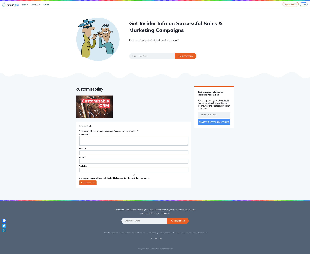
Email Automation (138, 233)
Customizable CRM (167, 233)
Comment (84, 134)
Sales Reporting (152, 233)
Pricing (46, 4)
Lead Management (111, 233)
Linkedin (161, 238)
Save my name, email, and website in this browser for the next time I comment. (114, 178)
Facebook (152, 238)
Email (82, 157)
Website (83, 166)
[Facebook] (4, 220)
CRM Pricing (180, 233)
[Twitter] (4, 225)
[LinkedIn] (4, 230)
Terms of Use (203, 233)
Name (82, 149)
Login (304, 4)
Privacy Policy (191, 233)
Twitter (156, 238)
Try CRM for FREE (290, 4)
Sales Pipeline (125, 233)
